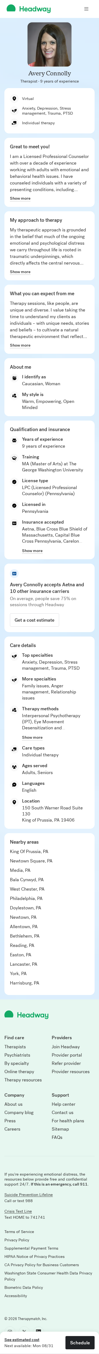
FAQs (57, 1137)
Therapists (15, 1047)
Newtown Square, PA (31, 861)
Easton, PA (20, 955)
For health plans (68, 1121)
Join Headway (66, 1047)
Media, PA (20, 870)
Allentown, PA (24, 926)
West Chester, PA (27, 889)
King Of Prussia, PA (29, 851)
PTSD (74, 668)
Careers (12, 1129)
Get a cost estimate (34, 620)
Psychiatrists (17, 1055)
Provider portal (67, 1055)
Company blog (19, 1113)
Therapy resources (23, 1080)
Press (10, 1121)
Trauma (58, 668)
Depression (50, 662)
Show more (20, 198)
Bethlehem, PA (25, 936)
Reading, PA (22, 945)
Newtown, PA (23, 917)
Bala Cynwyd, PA (27, 880)
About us (13, 1104)
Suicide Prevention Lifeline (28, 1194)
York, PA (18, 973)
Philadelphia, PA (26, 898)
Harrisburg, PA (24, 983)
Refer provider (66, 1063)
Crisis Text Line (18, 1211)
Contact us (62, 1113)
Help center (63, 1104)
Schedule (80, 1343)
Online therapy (19, 1072)
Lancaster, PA (23, 964)
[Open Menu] (86, 9)
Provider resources (71, 1072)
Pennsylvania (35, 511)
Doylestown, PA (25, 908)
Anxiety (29, 662)
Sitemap (60, 1129)
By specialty (16, 1063)
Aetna (28, 529)
